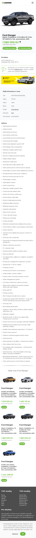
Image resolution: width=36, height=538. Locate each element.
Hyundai (3, 497)
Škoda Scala (22, 502)
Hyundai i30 (22, 505)
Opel (2, 505)
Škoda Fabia (22, 495)
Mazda (3, 498)
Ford (12, 109)
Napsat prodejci (11, 48)
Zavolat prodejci (26, 48)
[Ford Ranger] (9, 379)
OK (23, 534)
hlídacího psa (18, 69)
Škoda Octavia (23, 500)
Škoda (3, 495)
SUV (12, 113)
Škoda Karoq (23, 498)
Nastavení (15, 534)
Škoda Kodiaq (23, 503)
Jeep (2, 503)
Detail (4, 407)
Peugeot (4, 500)
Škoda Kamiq (23, 497)
